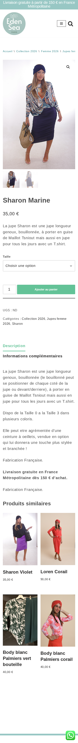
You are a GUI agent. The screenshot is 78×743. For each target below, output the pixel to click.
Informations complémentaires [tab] (32, 356)
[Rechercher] (70, 23)
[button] (68, 67)
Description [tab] (14, 346)
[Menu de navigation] (61, 23)
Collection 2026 (26, 51)
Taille (7, 256)
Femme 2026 (50, 51)
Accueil (7, 51)
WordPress (52, 739)
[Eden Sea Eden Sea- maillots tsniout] (14, 23)
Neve (22, 739)
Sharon (17, 323)
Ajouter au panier (46, 289)
